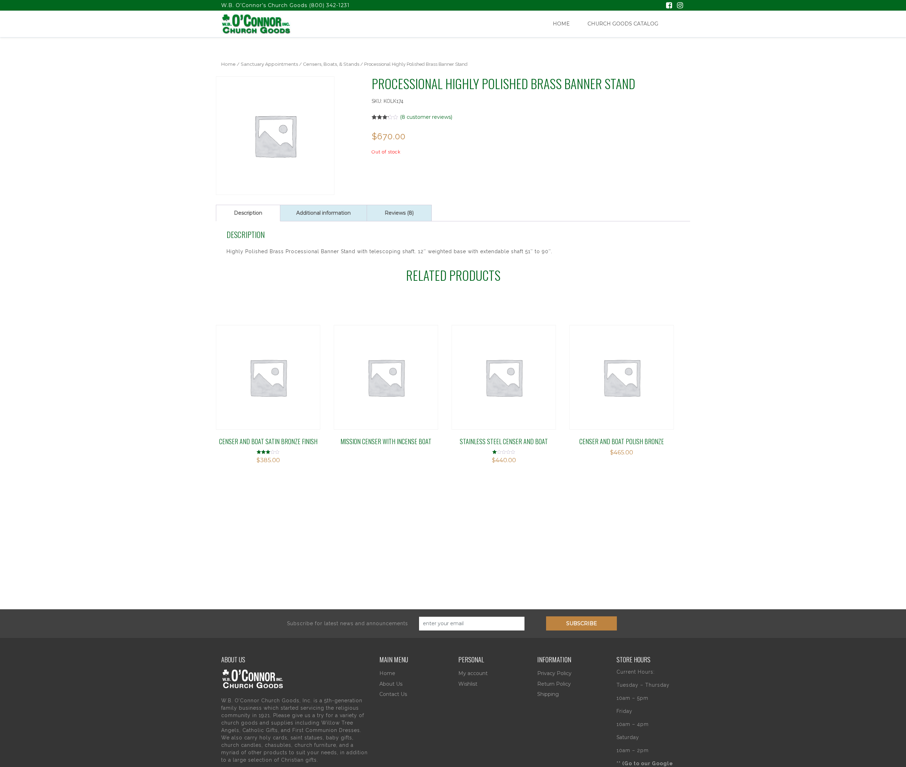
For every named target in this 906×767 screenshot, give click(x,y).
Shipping (548, 694)
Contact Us (393, 694)
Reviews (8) (399, 213)
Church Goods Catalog (622, 24)
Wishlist (467, 684)
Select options (365, 368)
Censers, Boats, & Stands (331, 64)
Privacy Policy (554, 673)
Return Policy (554, 684)
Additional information (323, 213)
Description (248, 213)
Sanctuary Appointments (269, 64)
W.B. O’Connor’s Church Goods (264, 5)
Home (561, 24)
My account (473, 673)
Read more (248, 368)
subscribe (581, 623)
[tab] (248, 213)
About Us (390, 684)
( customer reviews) (426, 117)
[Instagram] (680, 6)
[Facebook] (669, 6)
